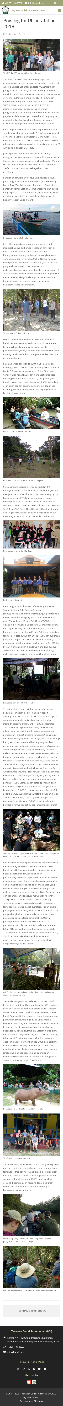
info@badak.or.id (15, 1352)
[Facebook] (34, 1369)
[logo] (5, 10)
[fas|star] (34, 1382)
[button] (55, 3)
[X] (29, 1369)
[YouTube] (39, 1369)
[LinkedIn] (44, 1369)
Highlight (25, 34)
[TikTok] (23, 1369)
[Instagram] (18, 1369)
